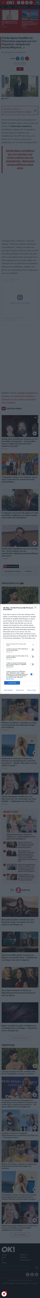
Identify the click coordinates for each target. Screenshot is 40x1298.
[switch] (32, 649)
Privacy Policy (31, 690)
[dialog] (20, 649)
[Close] (36, 608)
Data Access (20, 690)
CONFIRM (12, 683)
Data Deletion (8, 690)
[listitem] (20, 644)
